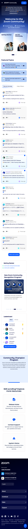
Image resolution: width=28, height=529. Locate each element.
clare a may (8, 91)
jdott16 (10, 328)
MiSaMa (7, 220)
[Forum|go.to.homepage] (10, 3)
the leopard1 (12, 324)
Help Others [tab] (20, 86)
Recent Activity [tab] (7, 86)
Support (4, 507)
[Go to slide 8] (21, 309)
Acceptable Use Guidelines (20, 519)
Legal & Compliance (5, 521)
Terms (2, 519)
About (4, 491)
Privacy (6, 519)
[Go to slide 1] (7, 309)
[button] (25, 526)
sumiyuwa (8, 203)
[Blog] (2, 516)
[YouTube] (11, 516)
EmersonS (8, 171)
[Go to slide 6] (16, 309)
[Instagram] (15, 516)
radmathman (9, 237)
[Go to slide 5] (14, 309)
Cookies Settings (13, 521)
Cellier (7, 156)
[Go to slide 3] (10, 309)
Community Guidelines (9, 268)
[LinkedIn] (5, 516)
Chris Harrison (9, 123)
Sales (3, 502)
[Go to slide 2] (8, 309)
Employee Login (21, 521)
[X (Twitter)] (8, 516)
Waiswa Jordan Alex (10, 108)
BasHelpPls (12, 332)
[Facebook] (18, 516)
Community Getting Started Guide (12, 265)
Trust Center (11, 519)
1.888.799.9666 (5, 470)
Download (5, 497)
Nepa (7, 187)
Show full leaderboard (10, 346)
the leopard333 (12, 337)
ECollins (7, 140)
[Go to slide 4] (12, 309)
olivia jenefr (11, 341)
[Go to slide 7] (19, 309)
